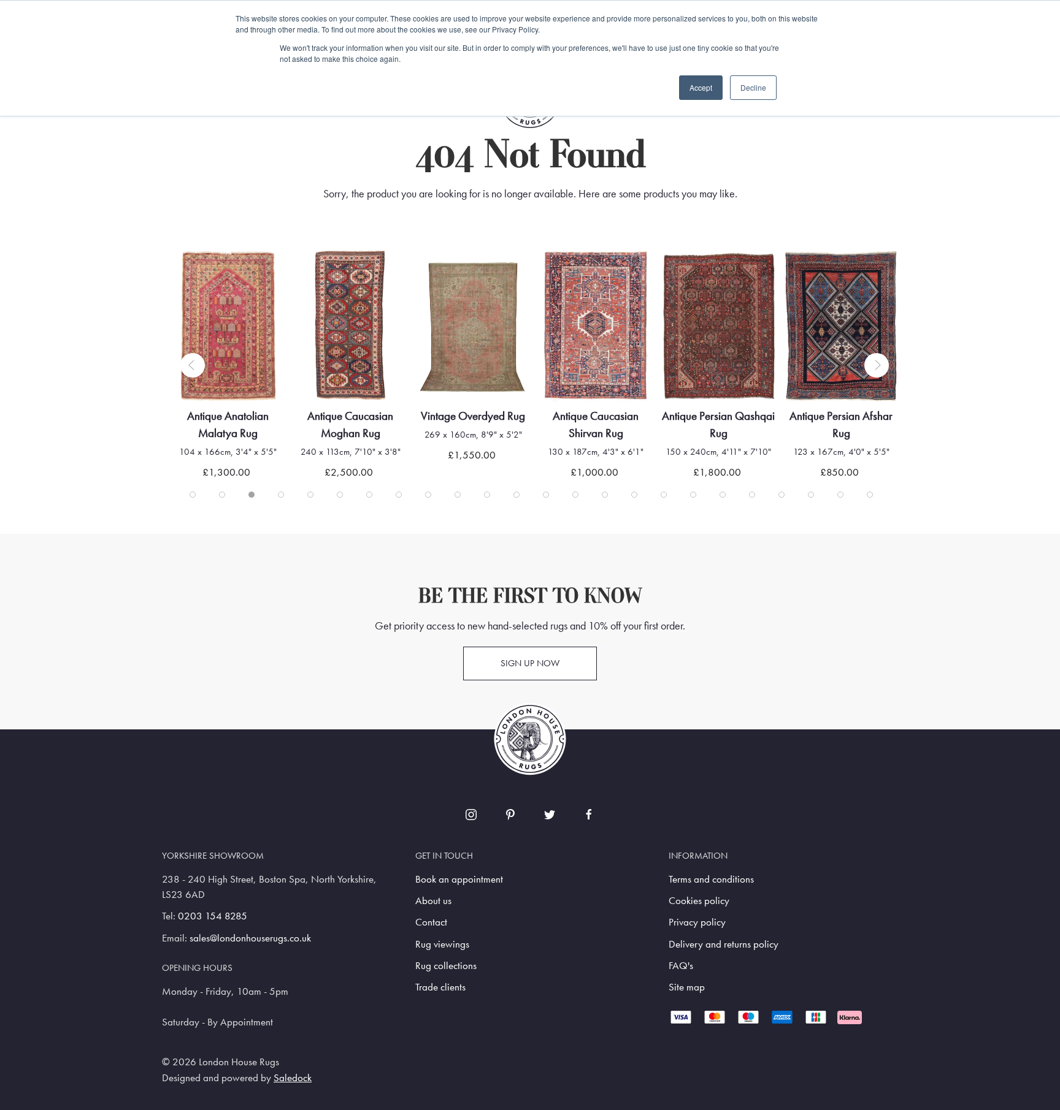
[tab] (193, 495)
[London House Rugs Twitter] (549, 814)
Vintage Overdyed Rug (370, 416)
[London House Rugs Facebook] (589, 814)
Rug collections (446, 965)
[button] (192, 365)
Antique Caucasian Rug (861, 416)
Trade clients (440, 987)
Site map (687, 987)
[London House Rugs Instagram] (471, 814)
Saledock (293, 1077)
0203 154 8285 (212, 916)
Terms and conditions (711, 879)
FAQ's (681, 965)
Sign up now (530, 663)
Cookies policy (699, 900)
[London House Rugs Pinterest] (510, 814)
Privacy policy (697, 922)
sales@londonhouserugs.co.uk (250, 938)
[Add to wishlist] (215, 275)
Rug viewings (442, 944)
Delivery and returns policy (723, 944)
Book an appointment (459, 879)
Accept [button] (700, 87)
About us (433, 900)
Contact (431, 922)
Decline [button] (753, 87)
